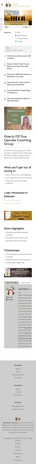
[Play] (6, 27)
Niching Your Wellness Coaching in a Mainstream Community (19, 75)
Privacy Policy (18, 395)
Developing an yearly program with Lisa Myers (19, 57)
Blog (18, 372)
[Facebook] (7, 300)
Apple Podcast (22, 35)
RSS (19, 32)
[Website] (11, 300)
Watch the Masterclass (13, 203)
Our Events (18, 378)
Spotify (20, 41)
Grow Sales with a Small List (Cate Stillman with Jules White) (18, 84)
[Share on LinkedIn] (1, 29)
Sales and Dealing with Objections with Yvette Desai (18, 100)
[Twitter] (9, 300)
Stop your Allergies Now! (14, 200)
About (18, 389)
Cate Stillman (25, 147)
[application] (17, 27)
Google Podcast (23, 38)
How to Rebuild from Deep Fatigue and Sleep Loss (18, 92)
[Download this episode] (30, 27)
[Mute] (25, 27)
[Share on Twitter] (1, 24)
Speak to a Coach (18, 409)
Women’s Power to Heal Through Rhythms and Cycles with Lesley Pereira (18, 66)
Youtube (18, 450)
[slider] (28, 27)
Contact (18, 392)
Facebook (18, 443)
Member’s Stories (18, 375)
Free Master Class (18, 406)
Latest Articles (25, 282)
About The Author (12, 282)
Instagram (18, 447)
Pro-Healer (15, 147)
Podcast (8, 147)
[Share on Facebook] (1, 21)
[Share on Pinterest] (1, 27)
